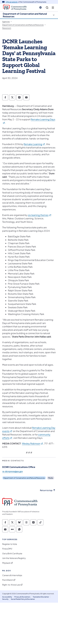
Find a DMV (7, 549)
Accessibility (7, 597)
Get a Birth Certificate (12, 553)
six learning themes (39, 215)
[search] (47, 7)
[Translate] (40, 7)
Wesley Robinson (32, 443)
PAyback (6, 563)
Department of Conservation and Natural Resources (25, 15)
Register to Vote (9, 544)
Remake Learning (34, 144)
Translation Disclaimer (41, 597)
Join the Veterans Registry (14, 558)
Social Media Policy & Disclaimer (23, 599)
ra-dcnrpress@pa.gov (12, 471)
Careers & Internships (12, 575)
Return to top (46, 490)
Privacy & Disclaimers (22, 597)
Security (5, 599)
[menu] (53, 7)
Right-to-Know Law (11, 585)
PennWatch (7, 580)
